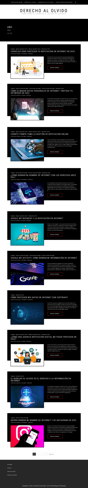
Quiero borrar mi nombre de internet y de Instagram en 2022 (43, 420)
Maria (24, 95)
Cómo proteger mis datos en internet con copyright (39, 297)
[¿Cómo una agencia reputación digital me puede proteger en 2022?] (27, 355)
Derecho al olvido (30, 2)
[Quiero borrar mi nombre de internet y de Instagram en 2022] (27, 436)
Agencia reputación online (64, 2)
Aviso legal (9, 464)
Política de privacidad (12, 475)
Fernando (25, 53)
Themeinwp (62, 486)
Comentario (30, 53)
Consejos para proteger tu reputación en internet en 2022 (43, 51)
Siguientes (51, 454)
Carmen (24, 136)
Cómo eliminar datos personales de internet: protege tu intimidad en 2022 (42, 92)
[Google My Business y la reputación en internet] (27, 234)
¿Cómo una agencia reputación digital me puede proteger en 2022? (43, 338)
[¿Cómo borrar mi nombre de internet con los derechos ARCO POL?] (27, 193)
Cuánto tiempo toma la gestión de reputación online (40, 134)
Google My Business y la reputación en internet (37, 218)
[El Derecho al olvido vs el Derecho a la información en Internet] (27, 397)
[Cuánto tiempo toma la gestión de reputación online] (27, 150)
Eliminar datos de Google (46, 2)
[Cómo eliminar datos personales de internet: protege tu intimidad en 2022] (27, 109)
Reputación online (17, 2)
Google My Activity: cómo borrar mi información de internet (44, 258)
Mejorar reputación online (34, 49)
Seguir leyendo (54, 67)
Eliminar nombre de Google (48, 88)
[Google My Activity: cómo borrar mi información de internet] (27, 274)
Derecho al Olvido (44, 10)
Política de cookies (11, 471)
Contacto (9, 468)
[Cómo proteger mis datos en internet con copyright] (27, 313)
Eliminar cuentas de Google (22, 88)
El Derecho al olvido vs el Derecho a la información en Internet (41, 379)
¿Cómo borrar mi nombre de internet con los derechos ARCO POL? (43, 176)
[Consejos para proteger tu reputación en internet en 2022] (27, 67)
